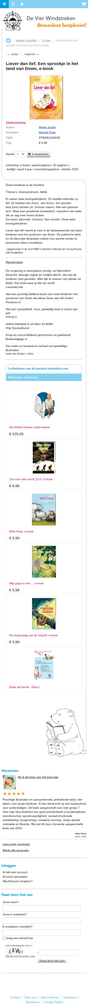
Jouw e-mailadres (14, 914)
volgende (32, 54)
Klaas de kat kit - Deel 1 (24, 687)
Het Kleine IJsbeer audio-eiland (29, 427)
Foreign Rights (53, 1002)
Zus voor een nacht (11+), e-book (31, 479)
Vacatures (69, 997)
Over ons (30, 997)
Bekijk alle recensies (16, 850)
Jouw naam (10, 902)
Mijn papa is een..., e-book (26, 583)
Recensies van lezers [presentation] (23, 377)
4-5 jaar (46, 40)
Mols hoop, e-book (21, 531)
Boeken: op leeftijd (26, 40)
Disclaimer (32, 1002)
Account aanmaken (15, 876)
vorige (12, 54)
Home (8, 40)
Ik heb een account (15, 872)
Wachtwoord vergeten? (18, 881)
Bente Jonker (47, 127)
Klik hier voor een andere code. (20, 956)
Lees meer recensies (16, 844)
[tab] (44, 369)
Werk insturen (50, 997)
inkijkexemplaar (16, 122)
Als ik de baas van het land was (38, 777)
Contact (15, 997)
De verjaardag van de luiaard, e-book (33, 635)
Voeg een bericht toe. (19, 938)
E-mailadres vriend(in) (17, 926)
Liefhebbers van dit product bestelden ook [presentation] (38, 368)
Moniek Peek (47, 132)
